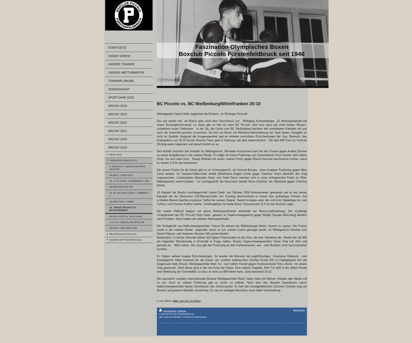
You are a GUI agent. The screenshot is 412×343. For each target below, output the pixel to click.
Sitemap (182, 311)
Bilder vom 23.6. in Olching (187, 301)
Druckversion (170, 311)
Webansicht (299, 310)
